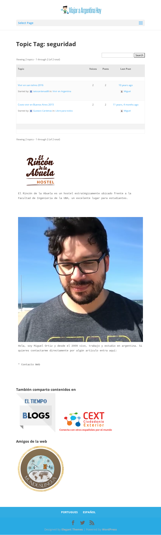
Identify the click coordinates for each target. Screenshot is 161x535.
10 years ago (126, 85)
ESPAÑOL (89, 512)
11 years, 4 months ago (125, 104)
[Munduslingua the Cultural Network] (40, 493)
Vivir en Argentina (62, 91)
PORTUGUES (69, 512)
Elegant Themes (72, 529)
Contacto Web (30, 364)
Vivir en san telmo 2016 (30, 85)
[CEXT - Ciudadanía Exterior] (85, 431)
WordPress (109, 529)
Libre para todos (64, 110)
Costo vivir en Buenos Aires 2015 (36, 104)
